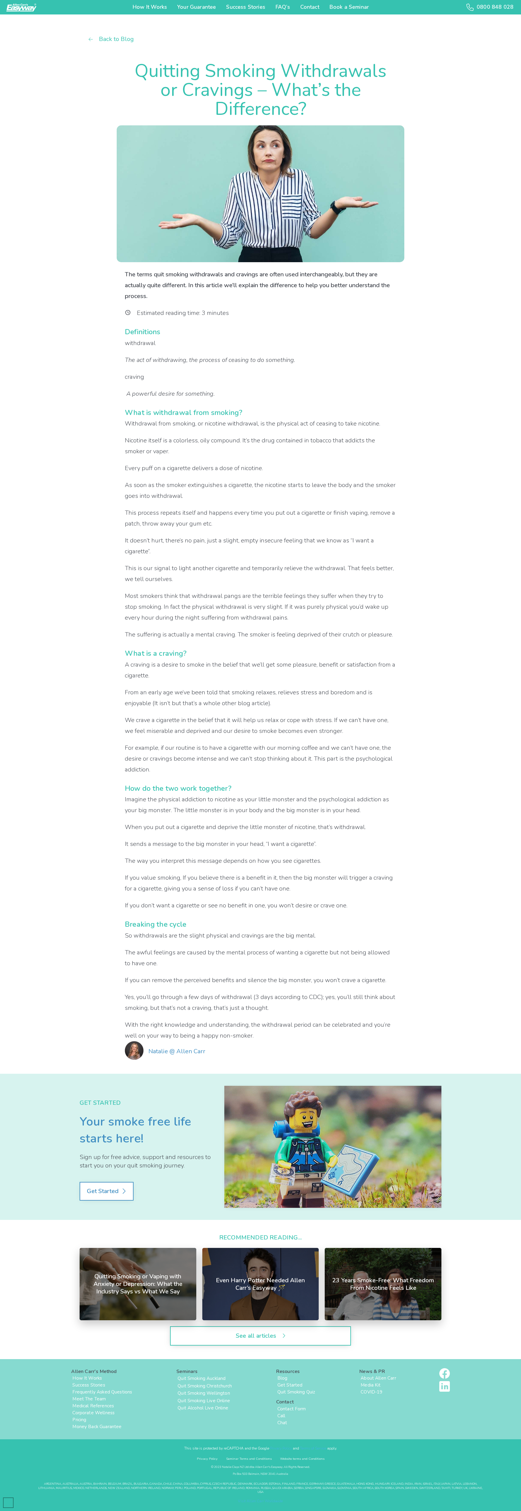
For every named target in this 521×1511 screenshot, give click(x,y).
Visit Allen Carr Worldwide (260, 1501)
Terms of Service (313, 1448)
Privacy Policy (281, 1448)
